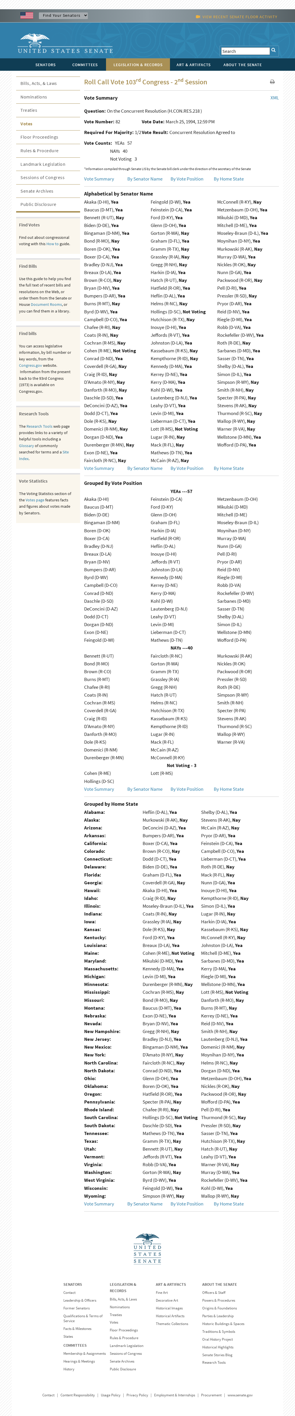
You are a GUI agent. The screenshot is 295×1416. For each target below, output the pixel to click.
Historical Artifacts (170, 1315)
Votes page (35, 500)
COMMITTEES (75, 1345)
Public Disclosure (38, 204)
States (68, 1336)
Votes (26, 123)
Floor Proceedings (39, 137)
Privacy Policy (137, 1395)
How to (52, 243)
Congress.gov (30, 365)
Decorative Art (167, 1300)
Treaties (28, 110)
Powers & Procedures (218, 1300)
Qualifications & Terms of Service (83, 1318)
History (68, 1369)
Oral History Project (217, 1339)
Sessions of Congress (42, 177)
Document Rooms (46, 304)
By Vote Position (187, 179)
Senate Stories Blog (217, 1354)
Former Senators (76, 1308)
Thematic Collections (172, 1323)
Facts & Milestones (77, 1328)
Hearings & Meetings (79, 1361)
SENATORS (72, 1284)
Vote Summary (99, 179)
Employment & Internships (174, 1395)
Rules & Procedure (39, 150)
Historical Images (169, 1308)
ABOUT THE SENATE (219, 1284)
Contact (69, 1292)
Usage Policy (110, 1395)
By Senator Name (144, 179)
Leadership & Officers (79, 1300)
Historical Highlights (217, 1347)
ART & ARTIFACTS (171, 1284)
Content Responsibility (77, 1395)
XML (275, 97)
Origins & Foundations (219, 1308)
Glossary (26, 445)
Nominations (33, 97)
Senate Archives (37, 191)
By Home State (229, 179)
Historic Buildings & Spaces (223, 1323)
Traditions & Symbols (218, 1331)
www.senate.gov (240, 1395)
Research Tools (39, 426)
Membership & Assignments (84, 1353)
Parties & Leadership (218, 1315)
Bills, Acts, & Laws (38, 83)
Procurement (211, 1395)
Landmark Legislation (42, 164)
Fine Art (162, 1292)
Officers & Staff (213, 1292)
